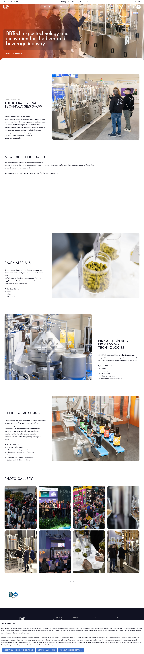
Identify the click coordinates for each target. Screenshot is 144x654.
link (28, 633)
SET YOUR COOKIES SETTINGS (71, 650)
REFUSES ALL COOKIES (46, 650)
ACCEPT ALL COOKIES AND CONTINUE (18, 650)
